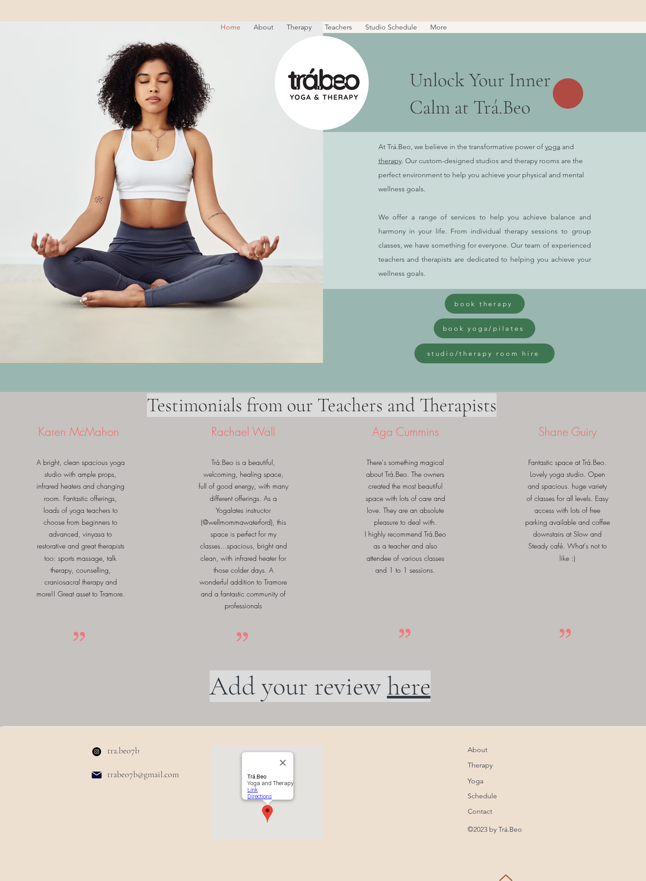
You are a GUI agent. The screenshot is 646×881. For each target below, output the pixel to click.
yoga (552, 147)
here (409, 686)
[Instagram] (96, 751)
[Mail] (96, 775)
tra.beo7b (123, 751)
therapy (390, 161)
